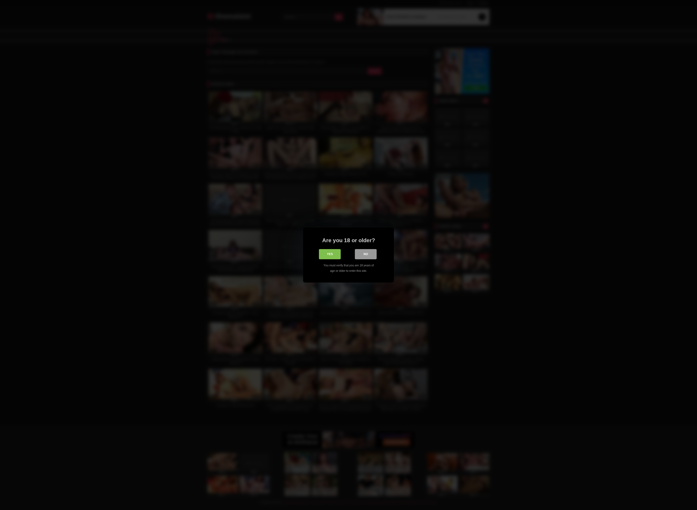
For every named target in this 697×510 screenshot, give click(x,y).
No (366, 254)
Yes (330, 254)
